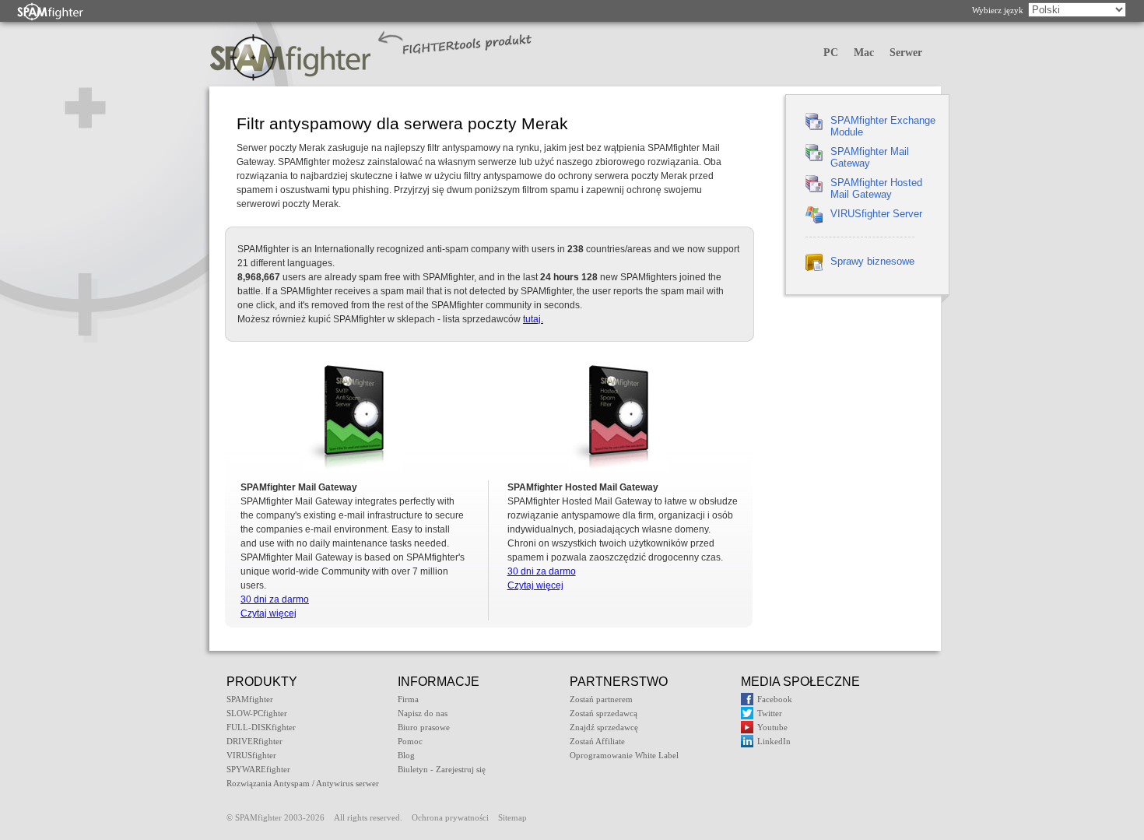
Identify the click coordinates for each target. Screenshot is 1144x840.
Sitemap (512, 817)
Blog (406, 755)
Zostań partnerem (601, 699)
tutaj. (533, 319)
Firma (408, 699)
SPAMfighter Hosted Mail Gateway (876, 188)
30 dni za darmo (274, 599)
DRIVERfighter (254, 741)
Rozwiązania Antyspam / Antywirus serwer (302, 783)
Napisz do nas (422, 713)
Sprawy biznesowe (872, 261)
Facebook (774, 699)
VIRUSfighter (251, 755)
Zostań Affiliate (597, 741)
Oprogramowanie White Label (624, 755)
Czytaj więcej (268, 613)
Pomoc (410, 741)
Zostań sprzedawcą (603, 713)
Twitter (769, 713)
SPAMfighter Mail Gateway (869, 157)
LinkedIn (774, 741)
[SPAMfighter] (51, 11)
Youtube (772, 727)
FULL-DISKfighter (261, 727)
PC (830, 52)
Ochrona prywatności (450, 817)
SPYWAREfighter (258, 769)
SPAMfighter (249, 699)
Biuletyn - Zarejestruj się (442, 769)
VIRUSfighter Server (876, 214)
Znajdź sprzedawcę (604, 727)
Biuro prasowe (424, 727)
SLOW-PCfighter (256, 713)
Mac (864, 52)
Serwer (906, 52)
